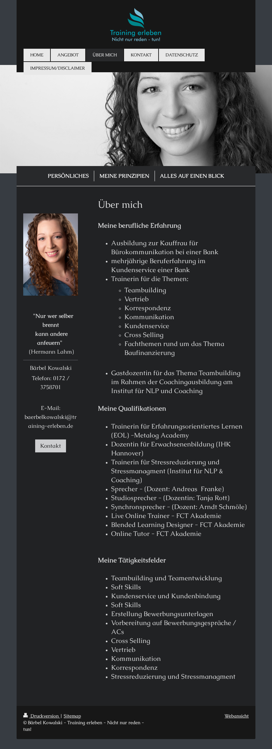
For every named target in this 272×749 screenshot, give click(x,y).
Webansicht (237, 716)
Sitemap (72, 716)
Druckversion (44, 716)
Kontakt (50, 445)
